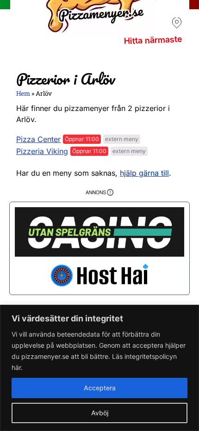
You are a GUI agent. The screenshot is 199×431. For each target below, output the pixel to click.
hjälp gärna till (144, 173)
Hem (23, 93)
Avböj (99, 413)
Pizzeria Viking (42, 151)
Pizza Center (38, 139)
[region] (99, 368)
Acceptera (100, 388)
